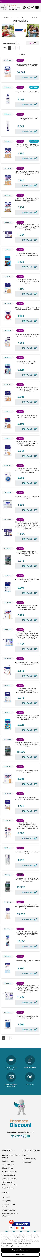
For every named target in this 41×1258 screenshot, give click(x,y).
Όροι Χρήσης (6, 1201)
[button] (10, 7)
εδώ (30, 1243)
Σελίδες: (4, 47)
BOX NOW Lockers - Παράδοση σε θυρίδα (9, 1183)
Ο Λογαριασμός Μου (29, 1159)
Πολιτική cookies (7, 1168)
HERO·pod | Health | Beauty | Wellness (11, 1156)
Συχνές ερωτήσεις (8, 1161)
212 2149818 (20, 1136)
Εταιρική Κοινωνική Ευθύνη (8, 1205)
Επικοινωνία (6, 1197)
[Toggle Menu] (37, 7)
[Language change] (15, 6)
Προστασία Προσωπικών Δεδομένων (10, 1215)
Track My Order (27, 1162)
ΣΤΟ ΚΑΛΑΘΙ (27, 77)
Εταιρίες (20, 17)
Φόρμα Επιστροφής (8, 1175)
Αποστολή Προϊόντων (9, 1178)
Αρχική (6, 17)
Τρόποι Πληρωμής (8, 1188)
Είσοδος (25, 1155)
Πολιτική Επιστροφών (9, 1172)
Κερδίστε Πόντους (8, 1164)
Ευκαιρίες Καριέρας (8, 1210)
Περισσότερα (21, 1254)
